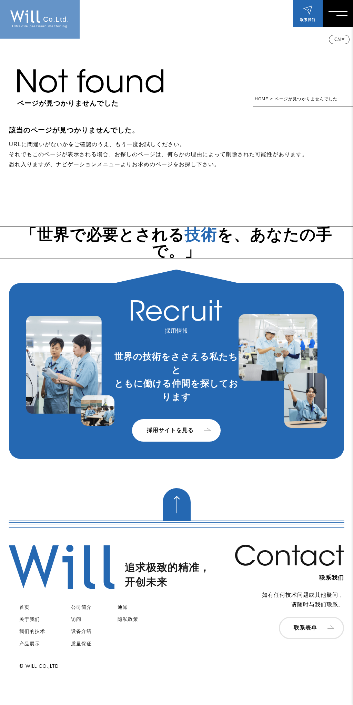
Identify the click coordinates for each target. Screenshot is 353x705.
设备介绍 (81, 631)
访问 (76, 619)
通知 (123, 607)
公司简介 (81, 607)
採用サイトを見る (170, 430)
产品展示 (29, 643)
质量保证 (81, 643)
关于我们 (29, 619)
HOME (262, 99)
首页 (24, 607)
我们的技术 (32, 631)
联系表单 (305, 628)
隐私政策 (128, 619)
